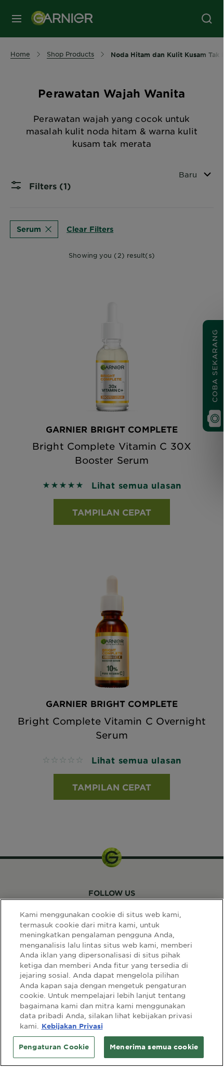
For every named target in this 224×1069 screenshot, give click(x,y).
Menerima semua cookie (154, 1047)
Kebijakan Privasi (72, 1026)
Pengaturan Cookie (54, 1047)
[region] (111, 982)
